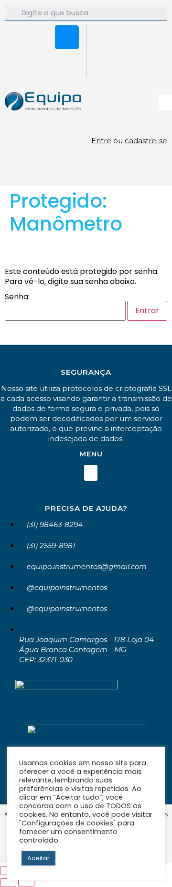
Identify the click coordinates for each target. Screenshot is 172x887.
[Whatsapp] (39, 37)
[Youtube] (67, 63)
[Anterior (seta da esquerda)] (8, 882)
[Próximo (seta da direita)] (26, 882)
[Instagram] (67, 37)
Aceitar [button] (38, 858)
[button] (165, 102)
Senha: (17, 297)
